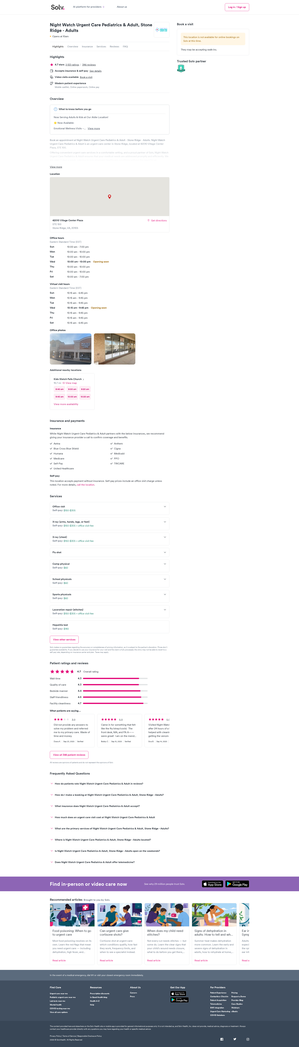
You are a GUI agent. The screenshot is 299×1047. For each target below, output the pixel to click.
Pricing (234, 992)
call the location (85, 484)
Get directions (159, 220)
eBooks (234, 1011)
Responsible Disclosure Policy (89, 1036)
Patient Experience (218, 992)
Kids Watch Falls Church (68, 379)
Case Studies (237, 1004)
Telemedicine (216, 1004)
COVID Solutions (217, 1015)
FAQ (125, 46)
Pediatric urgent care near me (63, 997)
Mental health (56, 1004)
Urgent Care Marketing (220, 1011)
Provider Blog (237, 1000)
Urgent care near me (59, 993)
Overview (72, 46)
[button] (70, 349)
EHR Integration (217, 1007)
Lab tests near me (57, 1001)
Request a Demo (238, 996)
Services (101, 46)
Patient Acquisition (218, 1000)
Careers (133, 992)
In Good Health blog (98, 997)
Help (92, 1004)
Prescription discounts (99, 993)
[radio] (59, 389)
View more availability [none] (66, 404)
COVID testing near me (60, 1008)
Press (132, 996)
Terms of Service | (70, 1036)
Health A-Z (95, 1001)
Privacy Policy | (56, 1036)
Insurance (87, 46)
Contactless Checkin (219, 996)
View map (71, 382)
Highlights (58, 46)
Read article (59, 960)
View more (94, 128)
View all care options (59, 1012)
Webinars (235, 1007)
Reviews (114, 46)
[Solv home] (58, 7)
